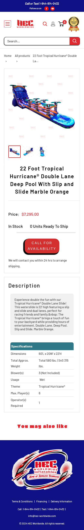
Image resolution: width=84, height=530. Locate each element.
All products (22, 56)
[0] (61, 23)
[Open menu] (7, 23)
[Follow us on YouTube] (53, 8)
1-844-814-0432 (49, 3)
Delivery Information (61, 501)
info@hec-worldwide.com (42, 515)
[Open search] (45, 24)
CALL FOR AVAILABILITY (42, 245)
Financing (41, 501)
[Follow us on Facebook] (46, 8)
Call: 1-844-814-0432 (29, 509)
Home (8, 56)
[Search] (75, 41)
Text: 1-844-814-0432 (53, 509)
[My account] (53, 24)
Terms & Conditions (22, 501)
